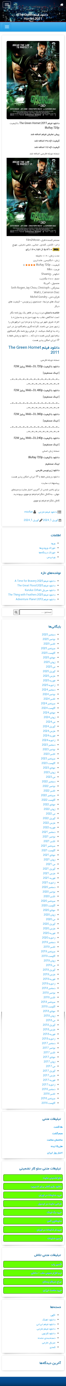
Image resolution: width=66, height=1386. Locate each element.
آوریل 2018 (49, 1025)
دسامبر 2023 (48, 745)
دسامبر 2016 (48, 1089)
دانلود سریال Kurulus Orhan (40, 590)
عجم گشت (57, 1133)
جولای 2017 (49, 1057)
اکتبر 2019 (49, 947)
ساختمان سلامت (55, 1140)
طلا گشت (58, 1127)
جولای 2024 (49, 713)
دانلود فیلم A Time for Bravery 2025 (35, 581)
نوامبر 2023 (49, 749)
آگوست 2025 (48, 653)
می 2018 (50, 1020)
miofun (28, 512)
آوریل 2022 (49, 818)
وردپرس (51, 557)
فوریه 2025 (49, 681)
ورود (53, 543)
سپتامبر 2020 (48, 901)
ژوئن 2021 (49, 860)
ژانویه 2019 (48, 984)
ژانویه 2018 (48, 1039)
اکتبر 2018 (49, 997)
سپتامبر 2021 (48, 846)
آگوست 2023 (48, 763)
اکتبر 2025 (49, 644)
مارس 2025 (49, 676)
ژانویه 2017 (48, 1085)
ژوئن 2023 (49, 772)
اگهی (52, 1315)
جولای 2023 (49, 768)
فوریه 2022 (49, 828)
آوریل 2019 (49, 970)
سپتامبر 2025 (48, 648)
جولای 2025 (49, 658)
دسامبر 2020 (48, 887)
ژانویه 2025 (48, 685)
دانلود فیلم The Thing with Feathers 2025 (31, 595)
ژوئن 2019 (49, 961)
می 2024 (50, 722)
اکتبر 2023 (49, 754)
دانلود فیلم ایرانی (45, 1324)
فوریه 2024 (49, 736)
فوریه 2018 (49, 1034)
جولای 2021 (49, 855)
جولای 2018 (49, 1011)
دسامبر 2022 (48, 782)
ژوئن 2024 (49, 717)
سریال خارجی (48, 1343)
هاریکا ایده (57, 1146)
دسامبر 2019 (48, 942)
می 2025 (50, 667)
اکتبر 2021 (49, 841)
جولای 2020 (49, 910)
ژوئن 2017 (49, 1062)
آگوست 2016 (48, 1103)
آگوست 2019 (48, 956)
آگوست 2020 (48, 906)
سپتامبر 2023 (48, 759)
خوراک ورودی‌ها (47, 548)
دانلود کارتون (48, 1333)
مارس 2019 (49, 974)
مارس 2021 (49, 873)
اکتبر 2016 (49, 1094)
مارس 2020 (49, 929)
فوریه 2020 (49, 933)
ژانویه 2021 (48, 883)
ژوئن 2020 (49, 915)
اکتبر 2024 (49, 699)
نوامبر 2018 (49, 993)
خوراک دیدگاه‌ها (47, 553)
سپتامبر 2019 (48, 952)
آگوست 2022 (48, 800)
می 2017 (50, 1066)
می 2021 (50, 864)
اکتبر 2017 (49, 1053)
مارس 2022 (49, 823)
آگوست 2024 (48, 708)
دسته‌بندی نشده (46, 1338)
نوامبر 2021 (49, 837)
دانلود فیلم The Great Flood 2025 (36, 586)
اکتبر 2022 (49, 791)
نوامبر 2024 (49, 694)
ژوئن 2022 (49, 809)
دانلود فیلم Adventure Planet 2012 (35, 599)
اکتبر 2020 (49, 896)
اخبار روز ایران (55, 1153)
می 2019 (50, 965)
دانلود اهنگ (48, 1320)
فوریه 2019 (49, 979)
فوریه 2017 (49, 1080)
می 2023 (50, 777)
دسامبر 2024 (48, 690)
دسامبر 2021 (48, 832)
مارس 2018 (49, 1030)
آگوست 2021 (48, 851)
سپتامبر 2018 (48, 1002)
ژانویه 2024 (48, 740)
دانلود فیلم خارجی (47, 512)
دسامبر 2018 (48, 988)
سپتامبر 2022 (48, 795)
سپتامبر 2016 (48, 1098)
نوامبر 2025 (49, 639)
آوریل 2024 (49, 727)
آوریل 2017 (49, 1071)
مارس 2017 (49, 1076)
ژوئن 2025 (49, 662)
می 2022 (50, 814)
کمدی (52, 1347)
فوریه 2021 (49, 878)
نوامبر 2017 (49, 1048)
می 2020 (50, 919)
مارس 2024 (49, 731)
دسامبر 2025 (48, 635)
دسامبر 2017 (48, 1043)
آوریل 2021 (49, 869)
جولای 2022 (49, 805)
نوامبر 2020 (49, 892)
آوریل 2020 (49, 924)
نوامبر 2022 (49, 786)
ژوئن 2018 (49, 1016)
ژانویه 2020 (48, 938)
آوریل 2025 (49, 671)
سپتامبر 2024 (48, 704)
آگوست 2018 (48, 1007)
